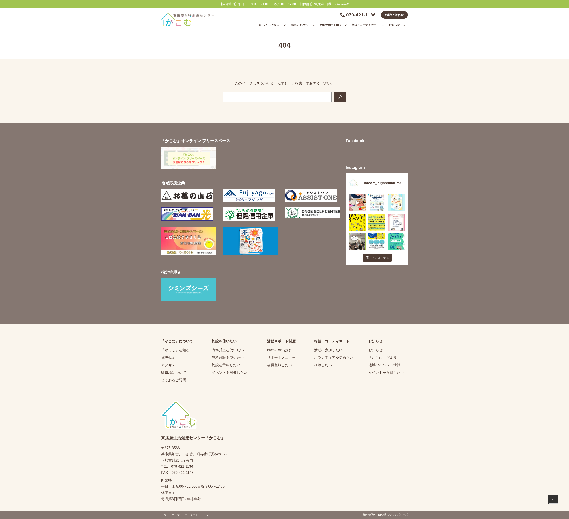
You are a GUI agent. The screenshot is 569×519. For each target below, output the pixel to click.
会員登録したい (279, 365)
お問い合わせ (394, 15)
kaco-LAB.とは (279, 350)
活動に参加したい (328, 350)
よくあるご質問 (173, 380)
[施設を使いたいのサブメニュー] (314, 25)
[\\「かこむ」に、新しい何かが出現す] (357, 222)
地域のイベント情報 (384, 365)
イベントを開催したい (229, 372)
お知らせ (375, 350)
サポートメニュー (281, 357)
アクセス (168, 365)
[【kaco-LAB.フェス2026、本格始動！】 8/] (357, 241)
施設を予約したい (226, 365)
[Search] (340, 97)
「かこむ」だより (382, 357)
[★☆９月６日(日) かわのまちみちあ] (376, 202)
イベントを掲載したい (386, 372)
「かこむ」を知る (175, 350)
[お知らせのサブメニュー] (404, 25)
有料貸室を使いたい (228, 350)
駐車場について (173, 372)
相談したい (323, 365)
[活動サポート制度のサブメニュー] (345, 25)
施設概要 (168, 357)
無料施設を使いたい (228, 357)
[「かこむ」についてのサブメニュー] (284, 25)
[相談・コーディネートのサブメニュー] (383, 25)
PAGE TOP (553, 499)
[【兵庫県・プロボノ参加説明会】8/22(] (376, 222)
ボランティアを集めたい (333, 357)
